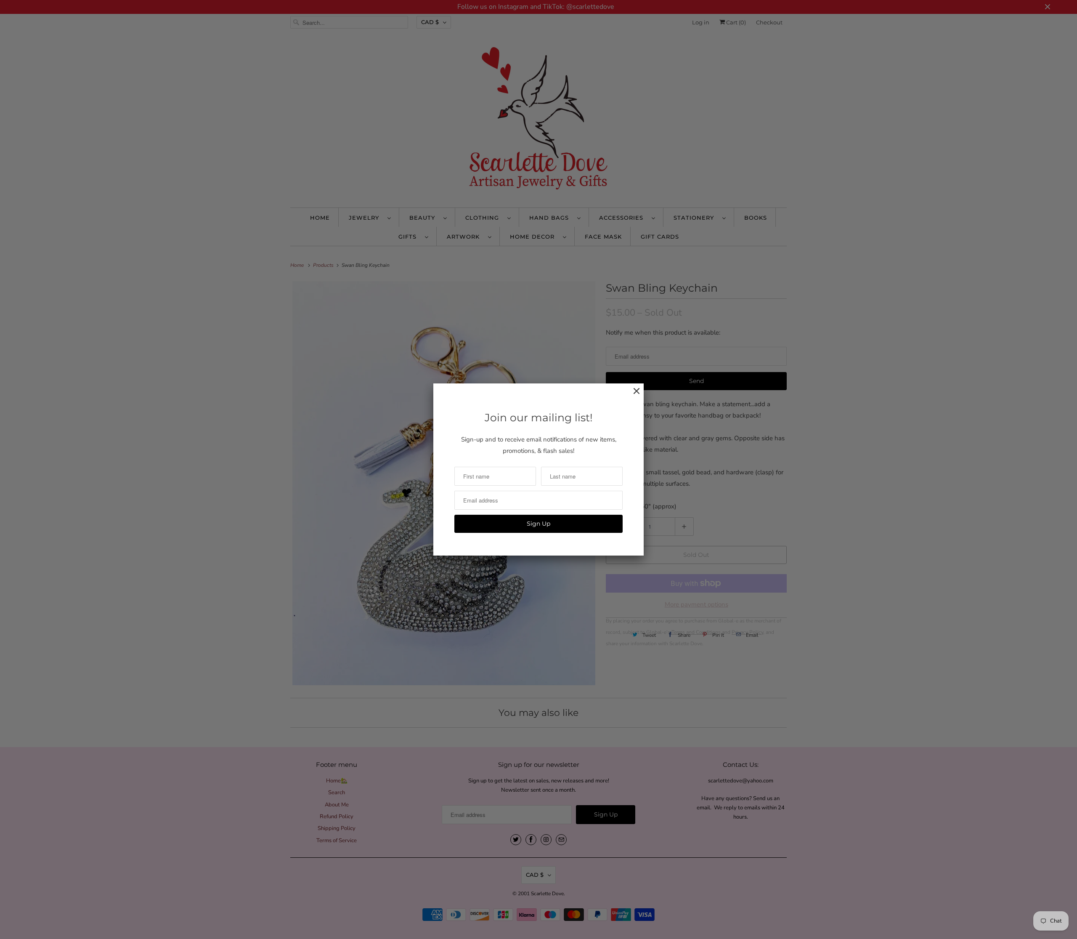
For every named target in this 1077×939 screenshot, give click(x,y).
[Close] (632, 395)
